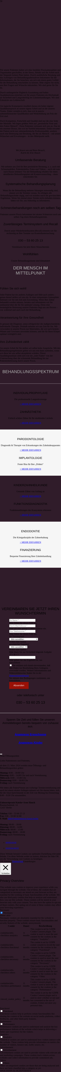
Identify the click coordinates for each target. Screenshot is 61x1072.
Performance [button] (5, 1021)
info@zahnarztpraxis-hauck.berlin (23, 818)
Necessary (8, 913)
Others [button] (3, 1060)
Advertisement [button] (6, 1047)
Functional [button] (5, 1008)
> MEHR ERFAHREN (30, 404)
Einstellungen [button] (29, 861)
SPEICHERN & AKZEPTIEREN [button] (15, 1070)
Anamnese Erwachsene (30, 734)
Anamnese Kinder (31, 742)
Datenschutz (17, 861)
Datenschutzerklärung (19, 675)
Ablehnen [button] (7, 861)
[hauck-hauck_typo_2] (23, 19)
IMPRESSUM (11, 842)
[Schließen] (1, 754)
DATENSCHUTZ (12, 848)
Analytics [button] (4, 1034)
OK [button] (1, 861)
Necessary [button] (4, 910)
